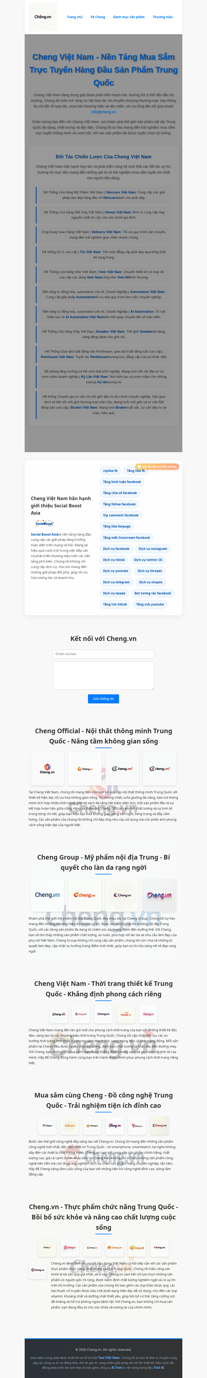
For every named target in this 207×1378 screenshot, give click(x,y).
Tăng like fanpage (117, 526)
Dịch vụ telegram (116, 582)
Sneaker (146, 331)
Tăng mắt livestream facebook (126, 538)
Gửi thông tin (103, 699)
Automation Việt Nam (147, 292)
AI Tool (116, 1368)
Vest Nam (94, 277)
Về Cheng (98, 17)
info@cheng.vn (103, 112)
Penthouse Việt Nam (57, 357)
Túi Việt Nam (90, 252)
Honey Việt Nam (118, 212)
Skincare (110, 198)
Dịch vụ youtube (115, 571)
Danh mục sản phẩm (129, 17)
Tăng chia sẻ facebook (120, 493)
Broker (121, 407)
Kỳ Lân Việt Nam (94, 377)
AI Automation (141, 312)
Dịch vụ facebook (116, 549)
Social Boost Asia (45, 534)
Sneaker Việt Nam (110, 331)
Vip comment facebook (120, 515)
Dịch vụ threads (150, 571)
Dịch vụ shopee (151, 582)
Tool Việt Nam (109, 1358)
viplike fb (110, 471)
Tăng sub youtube (150, 604)
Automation (85, 297)
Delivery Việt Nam (106, 232)
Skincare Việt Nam (121, 192)
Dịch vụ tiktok (114, 560)
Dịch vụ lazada (114, 593)
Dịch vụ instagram (153, 549)
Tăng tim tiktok (115, 604)
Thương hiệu (163, 17)
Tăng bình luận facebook (122, 482)
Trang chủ (74, 17)
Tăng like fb (136, 471)
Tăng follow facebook (119, 504)
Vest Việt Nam (110, 272)
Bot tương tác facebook (153, 593)
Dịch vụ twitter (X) (148, 560)
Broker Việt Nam (84, 407)
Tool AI (159, 1368)
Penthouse (98, 357)
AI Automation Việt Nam (84, 317)
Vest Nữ (123, 277)
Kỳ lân (102, 382)
